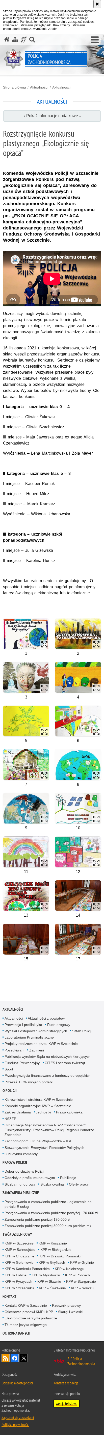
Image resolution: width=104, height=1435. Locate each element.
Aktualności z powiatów (46, 1018)
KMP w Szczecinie (19, 1243)
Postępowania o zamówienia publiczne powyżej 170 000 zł (51, 1213)
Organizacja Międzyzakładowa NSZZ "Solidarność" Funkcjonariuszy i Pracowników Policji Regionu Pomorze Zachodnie (49, 1130)
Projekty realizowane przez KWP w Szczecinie (41, 1044)
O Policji (10, 1090)
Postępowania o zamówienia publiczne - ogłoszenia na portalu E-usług (48, 1204)
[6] (78, 721)
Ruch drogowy (58, 1025)
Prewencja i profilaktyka (23, 1025)
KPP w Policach (77, 1275)
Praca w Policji (15, 1162)
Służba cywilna (52, 1184)
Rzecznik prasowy (66, 1305)
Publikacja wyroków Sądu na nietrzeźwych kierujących (48, 1056)
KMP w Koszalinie (53, 1243)
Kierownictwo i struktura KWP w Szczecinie (39, 1100)
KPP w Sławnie (49, 1281)
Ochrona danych (16, 1333)
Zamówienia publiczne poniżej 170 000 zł (37, 1219)
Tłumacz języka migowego (26, 1325)
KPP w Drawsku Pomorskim (61, 1256)
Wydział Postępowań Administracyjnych (36, 1031)
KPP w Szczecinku (19, 1288)
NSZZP (10, 1119)
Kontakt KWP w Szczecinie (26, 1305)
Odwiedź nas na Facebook (15, 1358)
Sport (9, 1069)
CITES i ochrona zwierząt (65, 1063)
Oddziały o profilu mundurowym (30, 1178)
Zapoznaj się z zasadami (18, 1417)
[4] (78, 677)
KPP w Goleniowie (19, 1262)
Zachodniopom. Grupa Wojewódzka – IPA (38, 1141)
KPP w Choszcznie (19, 1256)
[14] (78, 895)
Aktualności (39, 87)
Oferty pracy (79, 1184)
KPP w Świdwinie (52, 1288)
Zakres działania (18, 1112)
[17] (78, 939)
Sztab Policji (81, 1031)
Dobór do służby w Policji (24, 1171)
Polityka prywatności (15, 1424)
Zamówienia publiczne (21, 1192)
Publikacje (68, 1178)
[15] (26, 939)
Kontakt (9, 1296)
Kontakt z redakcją (66, 1382)
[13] (26, 895)
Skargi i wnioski (70, 1312)
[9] (26, 808)
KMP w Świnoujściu (20, 1250)
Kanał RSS (6, 1358)
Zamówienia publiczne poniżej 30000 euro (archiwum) (48, 1226)
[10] (78, 808)
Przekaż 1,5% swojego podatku (30, 1082)
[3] (26, 677)
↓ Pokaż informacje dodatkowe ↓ (52, 116)
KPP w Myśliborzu (46, 1275)
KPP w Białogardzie (55, 1250)
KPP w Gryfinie (82, 1262)
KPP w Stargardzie (81, 1281)
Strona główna (14, 87)
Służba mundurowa (20, 1184)
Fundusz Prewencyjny (22, 1063)
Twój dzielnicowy (17, 1234)
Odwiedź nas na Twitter (24, 1358)
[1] (26, 633)
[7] (26, 764)
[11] (26, 851)
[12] (78, 851)
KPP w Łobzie (16, 1275)
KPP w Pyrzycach (18, 1281)
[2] (78, 633)
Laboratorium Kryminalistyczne (29, 1037)
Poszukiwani (14, 1050)
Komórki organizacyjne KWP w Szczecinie (38, 1106)
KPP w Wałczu (82, 1288)
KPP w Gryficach (52, 1262)
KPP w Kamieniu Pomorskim (27, 1269)
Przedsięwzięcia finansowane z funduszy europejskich (48, 1075)
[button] (95, 40)
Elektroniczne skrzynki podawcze (31, 1318)
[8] (78, 764)
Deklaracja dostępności (17, 1382)
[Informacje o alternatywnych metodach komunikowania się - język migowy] (24, 39)
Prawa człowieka (69, 1112)
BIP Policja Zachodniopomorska (81, 1361)
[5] (26, 721)
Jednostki (43, 1112)
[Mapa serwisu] (15, 39)
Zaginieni (36, 1050)
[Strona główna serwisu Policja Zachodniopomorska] (7, 39)
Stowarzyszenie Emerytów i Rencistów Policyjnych (44, 1148)
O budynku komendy (21, 1154)
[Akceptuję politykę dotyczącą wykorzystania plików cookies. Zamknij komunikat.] (97, 4)
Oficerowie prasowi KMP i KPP (29, 1312)
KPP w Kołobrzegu (69, 1269)
